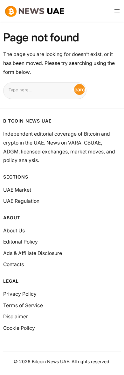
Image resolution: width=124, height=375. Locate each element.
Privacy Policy (20, 294)
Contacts (13, 264)
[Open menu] (117, 11)
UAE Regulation (21, 201)
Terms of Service (23, 305)
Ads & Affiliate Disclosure (32, 253)
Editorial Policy (20, 242)
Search (79, 90)
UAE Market (17, 190)
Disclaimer (15, 317)
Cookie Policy (19, 328)
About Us (14, 231)
